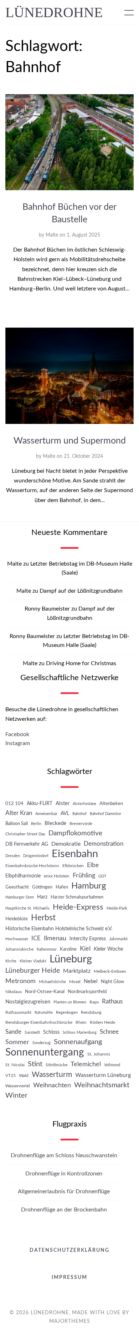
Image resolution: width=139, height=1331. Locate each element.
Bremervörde (81, 824)
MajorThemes (69, 1321)
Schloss (51, 1032)
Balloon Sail (16, 823)
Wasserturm (52, 1074)
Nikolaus (13, 992)
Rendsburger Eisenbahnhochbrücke (38, 1022)
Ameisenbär (46, 813)
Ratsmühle (44, 1012)
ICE (36, 938)
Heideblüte (16, 918)
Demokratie (66, 844)
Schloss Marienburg (80, 1032)
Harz (42, 897)
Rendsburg (91, 1012)
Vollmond (112, 1065)
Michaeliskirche (52, 982)
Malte (52, 235)
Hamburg (88, 885)
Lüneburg (71, 959)
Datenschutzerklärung (69, 1250)
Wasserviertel (17, 1086)
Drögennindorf (35, 856)
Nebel (91, 981)
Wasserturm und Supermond (70, 440)
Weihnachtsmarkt (101, 1085)
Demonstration (103, 844)
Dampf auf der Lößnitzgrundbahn (81, 591)
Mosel (75, 982)
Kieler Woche (108, 949)
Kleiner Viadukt (33, 961)
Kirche (10, 961)
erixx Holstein (57, 876)
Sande (13, 1032)
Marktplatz (77, 971)
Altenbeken (111, 803)
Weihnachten (52, 1085)
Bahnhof (79, 814)
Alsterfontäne (84, 804)
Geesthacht (17, 887)
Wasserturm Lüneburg (103, 1075)
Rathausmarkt (18, 1012)
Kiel (85, 949)
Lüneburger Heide (32, 970)
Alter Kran (18, 813)
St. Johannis (98, 1054)
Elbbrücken (73, 866)
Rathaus (112, 1001)
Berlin (36, 824)
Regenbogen (67, 1012)
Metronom (20, 981)
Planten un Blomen (69, 1002)
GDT (102, 876)
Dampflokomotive (75, 833)
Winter (16, 1095)
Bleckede (55, 823)
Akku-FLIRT (39, 803)
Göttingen (42, 887)
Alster (63, 803)
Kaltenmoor (47, 949)
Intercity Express (88, 938)
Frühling (84, 875)
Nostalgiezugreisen (27, 1001)
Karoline (68, 949)
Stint (35, 1064)
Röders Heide (102, 1022)
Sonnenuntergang (44, 1052)
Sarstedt (32, 1032)
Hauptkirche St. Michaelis (27, 908)
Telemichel (86, 1064)
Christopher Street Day (25, 834)
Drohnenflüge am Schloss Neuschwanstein (64, 1155)
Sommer (17, 1042)
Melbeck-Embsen (110, 971)
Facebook (17, 734)
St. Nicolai (15, 1065)
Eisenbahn (75, 854)
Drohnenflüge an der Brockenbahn (64, 1210)
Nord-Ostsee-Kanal (45, 991)
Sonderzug (41, 1043)
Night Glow (112, 981)
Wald (24, 1075)
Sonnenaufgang (78, 1042)
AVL (65, 813)
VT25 (10, 1075)
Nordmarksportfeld (87, 991)
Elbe (93, 865)
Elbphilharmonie (23, 876)
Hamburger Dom (19, 897)
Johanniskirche (19, 949)
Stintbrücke (56, 1065)
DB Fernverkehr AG (26, 844)
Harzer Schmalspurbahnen (77, 897)
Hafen (62, 887)
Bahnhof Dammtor (105, 814)
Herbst (43, 918)
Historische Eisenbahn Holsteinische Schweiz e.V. (58, 928)
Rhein (81, 1022)
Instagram (17, 743)
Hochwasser (16, 939)
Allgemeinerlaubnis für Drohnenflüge (64, 1191)
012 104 (14, 803)
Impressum (69, 1277)
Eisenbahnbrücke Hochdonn (32, 866)
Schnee (109, 1032)
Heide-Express (78, 907)
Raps (94, 1002)
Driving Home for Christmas (81, 663)
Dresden (12, 856)
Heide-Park (117, 908)
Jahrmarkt (118, 939)
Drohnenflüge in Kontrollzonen (63, 1173)
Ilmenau (55, 938)
